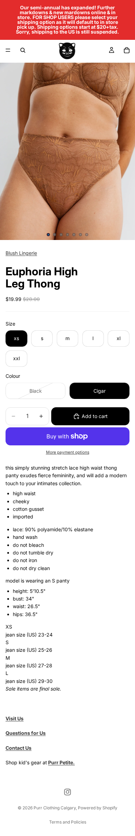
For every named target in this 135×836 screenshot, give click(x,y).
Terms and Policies (67, 822)
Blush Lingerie (21, 253)
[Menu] (8, 50)
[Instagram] (67, 792)
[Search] (22, 50)
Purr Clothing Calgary (55, 807)
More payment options (67, 452)
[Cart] (126, 50)
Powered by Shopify (97, 807)
